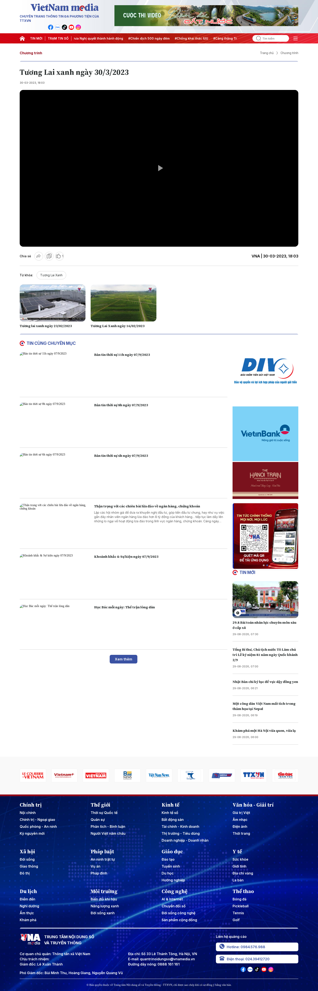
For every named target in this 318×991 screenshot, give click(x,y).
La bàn (238, 880)
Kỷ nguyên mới (32, 833)
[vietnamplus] (33, 775)
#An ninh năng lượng (232, 38)
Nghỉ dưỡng (29, 906)
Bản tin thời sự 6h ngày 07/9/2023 (121, 455)
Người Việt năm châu (108, 833)
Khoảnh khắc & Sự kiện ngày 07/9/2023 (126, 556)
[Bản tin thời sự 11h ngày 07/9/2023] (55, 372)
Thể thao (243, 891)
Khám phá (28, 920)
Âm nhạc (240, 819)
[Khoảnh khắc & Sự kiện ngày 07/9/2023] (55, 574)
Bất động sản (173, 819)
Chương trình (31, 53)
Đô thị (25, 873)
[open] (295, 38)
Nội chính (28, 812)
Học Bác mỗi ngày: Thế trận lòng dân (124, 607)
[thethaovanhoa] (285, 775)
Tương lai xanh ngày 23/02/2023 (46, 325)
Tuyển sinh (171, 866)
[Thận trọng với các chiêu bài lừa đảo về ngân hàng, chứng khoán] (55, 523)
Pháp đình (99, 873)
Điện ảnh (240, 826)
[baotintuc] (253, 775)
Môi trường (104, 891)
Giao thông (29, 866)
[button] (264, 565)
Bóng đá (239, 899)
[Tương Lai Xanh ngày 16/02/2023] (123, 303)
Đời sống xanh (103, 913)
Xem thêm (123, 659)
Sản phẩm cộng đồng (179, 920)
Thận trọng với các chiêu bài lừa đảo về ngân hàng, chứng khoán (147, 506)
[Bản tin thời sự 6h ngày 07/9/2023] (55, 473)
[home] (22, 38)
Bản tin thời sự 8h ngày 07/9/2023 (121, 405)
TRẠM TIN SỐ (58, 38)
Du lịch (28, 891)
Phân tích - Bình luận (108, 826)
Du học (168, 873)
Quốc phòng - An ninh (38, 826)
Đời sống (27, 859)
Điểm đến (27, 899)
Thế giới (100, 804)
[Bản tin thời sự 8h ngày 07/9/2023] (55, 422)
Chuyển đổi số (174, 906)
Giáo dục (172, 851)
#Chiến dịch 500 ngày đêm (108, 38)
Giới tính (239, 866)
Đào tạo (168, 859)
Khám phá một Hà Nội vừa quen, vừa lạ (264, 730)
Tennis (238, 913)
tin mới (247, 572)
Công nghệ (174, 891)
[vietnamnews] (127, 775)
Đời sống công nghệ (178, 913)
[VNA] (50, 27)
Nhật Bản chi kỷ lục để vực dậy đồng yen (265, 681)
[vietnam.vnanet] (64, 775)
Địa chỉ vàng (243, 873)
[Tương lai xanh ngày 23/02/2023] (52, 303)
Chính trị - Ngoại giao (37, 819)
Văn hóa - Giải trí (253, 804)
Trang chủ (267, 53)
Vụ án (95, 866)
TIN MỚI (36, 38)
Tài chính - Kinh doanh (180, 826)
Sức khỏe (240, 859)
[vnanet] (222, 775)
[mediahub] (190, 775)
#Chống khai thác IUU (151, 38)
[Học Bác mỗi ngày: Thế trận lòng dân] (55, 624)
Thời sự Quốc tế (104, 812)
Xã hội (27, 851)
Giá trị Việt (241, 812)
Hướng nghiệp (173, 880)
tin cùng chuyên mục (51, 343)
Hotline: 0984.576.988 (246, 947)
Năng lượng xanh (105, 906)
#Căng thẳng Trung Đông (192, 38)
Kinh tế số (170, 812)
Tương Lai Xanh (51, 275)
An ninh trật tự (103, 859)
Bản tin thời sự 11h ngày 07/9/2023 (122, 354)
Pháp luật (102, 851)
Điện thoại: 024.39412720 (248, 959)
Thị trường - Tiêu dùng (181, 833)
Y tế (237, 851)
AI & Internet (172, 899)
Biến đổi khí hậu (104, 899)
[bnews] (96, 775)
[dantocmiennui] (159, 775)
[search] (256, 38)
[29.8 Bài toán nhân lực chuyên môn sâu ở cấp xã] (265, 599)
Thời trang (241, 833)
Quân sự (98, 819)
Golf (236, 920)
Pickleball (241, 906)
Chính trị (31, 804)
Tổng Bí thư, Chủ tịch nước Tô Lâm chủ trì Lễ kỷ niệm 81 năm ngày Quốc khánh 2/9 (265, 654)
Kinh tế (170, 804)
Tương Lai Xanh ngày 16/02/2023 (118, 325)
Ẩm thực (27, 913)
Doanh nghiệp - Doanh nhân (185, 840)
